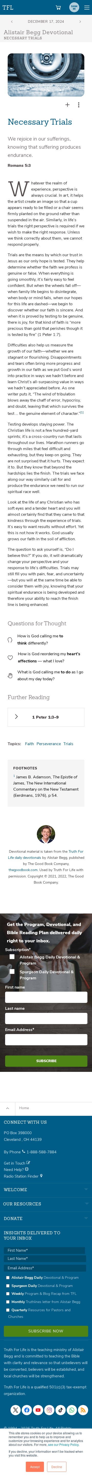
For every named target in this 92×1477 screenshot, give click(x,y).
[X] (15, 1410)
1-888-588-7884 (41, 1152)
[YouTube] (38, 1410)
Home (24, 1108)
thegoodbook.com (23, 870)
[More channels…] (83, 1410)
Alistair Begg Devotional (38, 33)
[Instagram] (49, 1410)
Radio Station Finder (21, 1176)
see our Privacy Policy (63, 1444)
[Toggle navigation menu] (86, 7)
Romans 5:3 (19, 165)
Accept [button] (35, 1466)
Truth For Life (8, 6)
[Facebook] (27, 1410)
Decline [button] (56, 1466)
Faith (29, 744)
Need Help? (14, 1169)
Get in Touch (15, 1163)
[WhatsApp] (72, 1410)
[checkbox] (46, 967)
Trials (68, 744)
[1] (82, 412)
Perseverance (49, 744)
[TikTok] (60, 1410)
